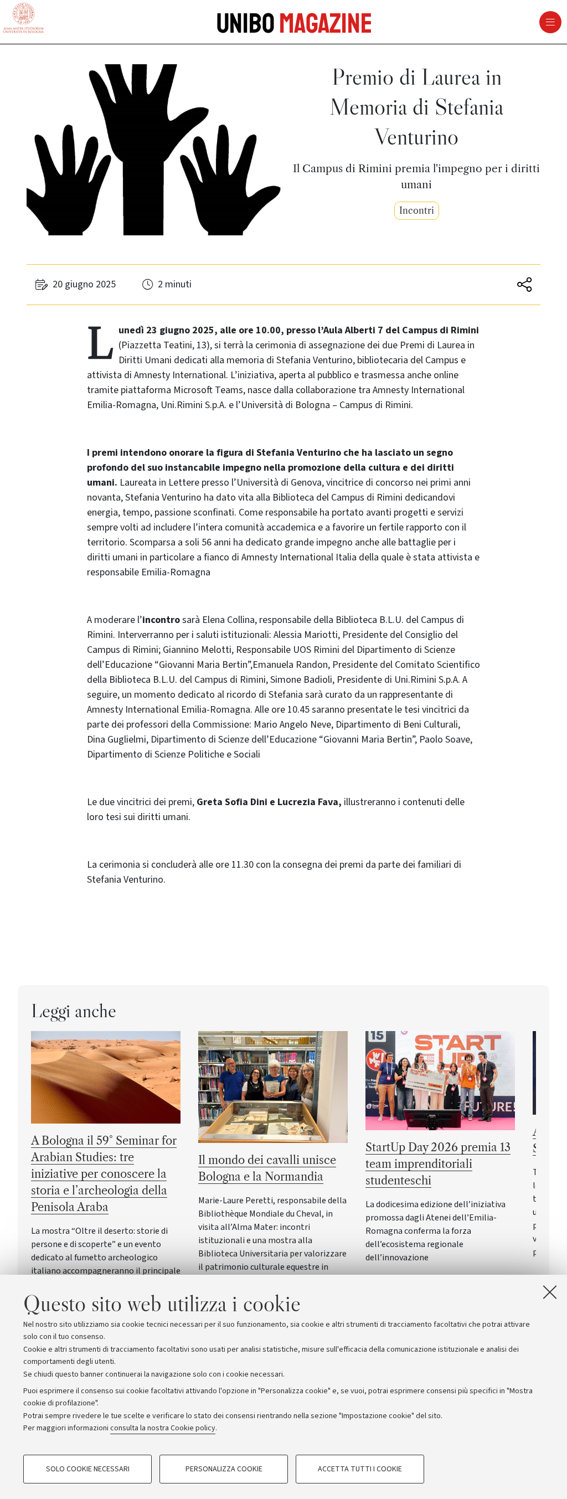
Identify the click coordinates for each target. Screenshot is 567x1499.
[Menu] (375, 22)
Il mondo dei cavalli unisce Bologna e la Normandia (267, 1168)
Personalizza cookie (223, 1469)
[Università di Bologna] (23, 19)
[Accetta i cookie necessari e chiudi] (550, 1292)
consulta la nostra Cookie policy (162, 1428)
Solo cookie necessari (88, 1469)
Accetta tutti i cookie (360, 1469)
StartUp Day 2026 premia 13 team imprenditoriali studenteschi (438, 1164)
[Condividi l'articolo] (522, 285)
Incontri (416, 210)
